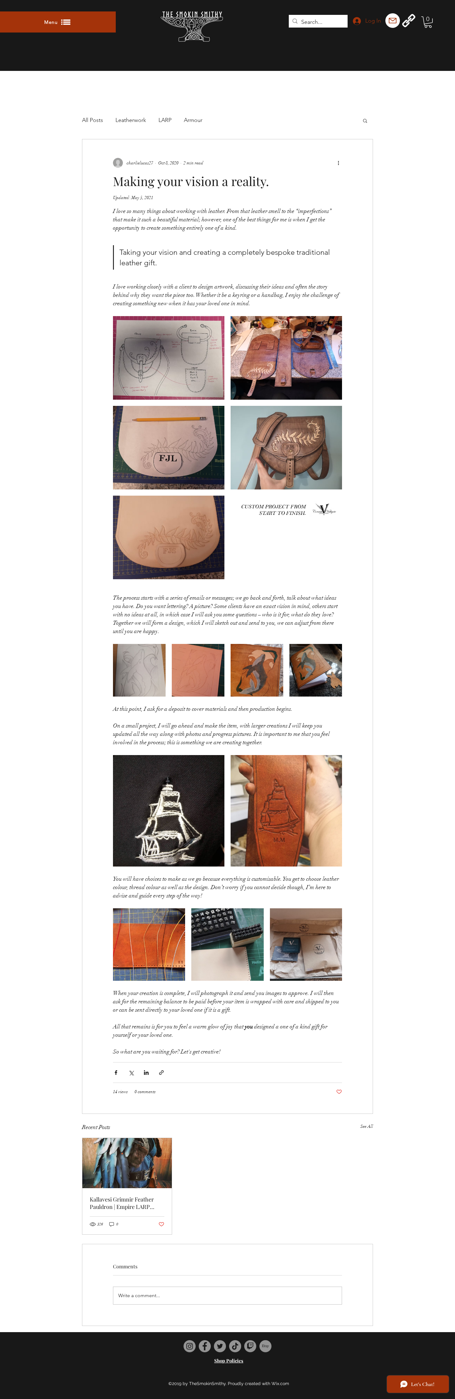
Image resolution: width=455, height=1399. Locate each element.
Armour (193, 120)
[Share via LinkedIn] (146, 1072)
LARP (164, 120)
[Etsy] (265, 1346)
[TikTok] (235, 1346)
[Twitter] (220, 1346)
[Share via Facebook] (116, 1072)
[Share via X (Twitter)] (131, 1072)
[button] (58, 22)
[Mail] (392, 20)
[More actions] (338, 163)
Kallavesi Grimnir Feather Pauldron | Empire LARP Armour (122, 1203)
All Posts (92, 120)
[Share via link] (161, 1072)
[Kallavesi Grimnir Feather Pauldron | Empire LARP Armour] (127, 1163)
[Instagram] (190, 1346)
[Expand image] (168, 358)
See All (366, 1126)
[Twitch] (250, 1346)
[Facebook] (205, 1346)
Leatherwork (130, 120)
